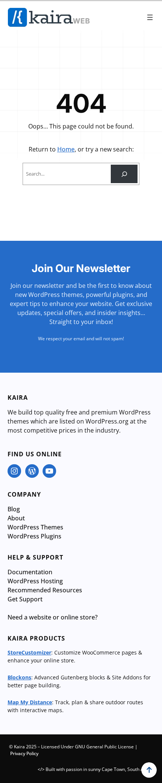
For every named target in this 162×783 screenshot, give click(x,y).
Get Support (25, 599)
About (16, 518)
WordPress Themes (35, 527)
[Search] (124, 174)
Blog (14, 509)
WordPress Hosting (35, 581)
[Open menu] (149, 17)
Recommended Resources (45, 590)
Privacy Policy (24, 753)
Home (66, 149)
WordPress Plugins (34, 536)
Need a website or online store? (53, 617)
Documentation (30, 572)
